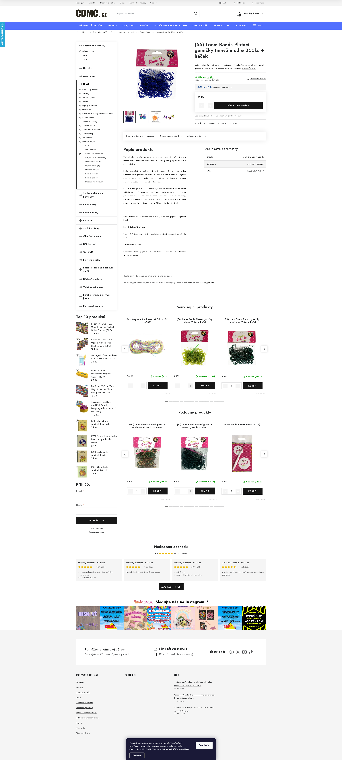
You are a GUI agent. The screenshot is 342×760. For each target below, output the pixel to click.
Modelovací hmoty (93, 161)
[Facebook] (232, 652)
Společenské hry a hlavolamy (93, 195)
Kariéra (79, 723)
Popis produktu (133, 135)
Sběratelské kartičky (94, 45)
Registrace (259, 2)
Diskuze (150, 135)
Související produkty (170, 135)
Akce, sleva (89, 76)
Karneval (87, 220)
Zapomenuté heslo (96, 532)
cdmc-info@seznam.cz (173, 649)
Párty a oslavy (90, 212)
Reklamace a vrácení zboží (87, 717)
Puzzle (85, 101)
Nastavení (137, 755)
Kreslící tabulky (91, 173)
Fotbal (84, 55)
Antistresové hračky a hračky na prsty (97, 113)
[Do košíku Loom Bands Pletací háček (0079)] (253, 491)
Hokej (84, 59)
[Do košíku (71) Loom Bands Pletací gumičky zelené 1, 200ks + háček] (205, 491)
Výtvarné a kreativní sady (95, 157)
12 (211, 401)
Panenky (85, 93)
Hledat (195, 13)
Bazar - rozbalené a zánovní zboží (98, 269)
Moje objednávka (83, 733)
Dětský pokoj (87, 133)
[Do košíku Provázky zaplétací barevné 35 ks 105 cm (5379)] (158, 385)
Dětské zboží (90, 244)
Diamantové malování (94, 181)
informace (183, 748)
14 (219, 401)
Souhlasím (204, 745)
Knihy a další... (90, 204)
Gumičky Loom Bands (232, 115)
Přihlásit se (96, 520)
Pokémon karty (88, 51)
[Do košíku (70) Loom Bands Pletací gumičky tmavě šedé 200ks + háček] (253, 385)
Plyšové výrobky (89, 97)
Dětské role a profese (91, 129)
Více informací (249, 68)
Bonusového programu (222, 87)
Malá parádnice (91, 149)
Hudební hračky (91, 169)
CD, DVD (88, 252)
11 (207, 401)
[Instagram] (238, 652)
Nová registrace (96, 528)
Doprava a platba (107, 2)
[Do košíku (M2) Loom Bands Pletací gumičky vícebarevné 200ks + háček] (158, 491)
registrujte (209, 282)
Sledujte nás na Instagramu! (182, 602)
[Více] (258, 26)
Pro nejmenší (87, 137)
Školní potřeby (91, 228)
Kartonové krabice (93, 306)
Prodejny (80, 2)
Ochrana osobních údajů (86, 712)
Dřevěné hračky (88, 125)
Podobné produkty (195, 135)
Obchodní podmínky (84, 707)
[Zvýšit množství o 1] (210, 105)
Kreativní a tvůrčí (89, 141)
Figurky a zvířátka (89, 105)
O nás (122, 2)
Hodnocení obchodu (171, 546)
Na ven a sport (88, 117)
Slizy (87, 145)
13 (215, 401)
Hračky (87, 83)
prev (125, 349)
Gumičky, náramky (94, 153)
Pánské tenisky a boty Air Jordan (96, 296)
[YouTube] (244, 652)
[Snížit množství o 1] (201, 105)
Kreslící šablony (91, 177)
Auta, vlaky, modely (90, 89)
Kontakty (92, 2)
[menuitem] (90, 26)
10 (204, 401)
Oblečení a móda (92, 236)
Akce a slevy (81, 728)
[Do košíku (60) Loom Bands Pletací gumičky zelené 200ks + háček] (205, 385)
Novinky (87, 68)
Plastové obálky (91, 259)
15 (222, 401)
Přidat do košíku (238, 105)
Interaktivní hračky (89, 121)
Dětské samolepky (92, 165)
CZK (224, 2)
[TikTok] (251, 652)
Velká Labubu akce (93, 287)
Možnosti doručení (258, 78)
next (264, 349)
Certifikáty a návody (137, 2)
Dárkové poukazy (92, 279)
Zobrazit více (171, 586)
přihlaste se (189, 282)
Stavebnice (86, 109)
